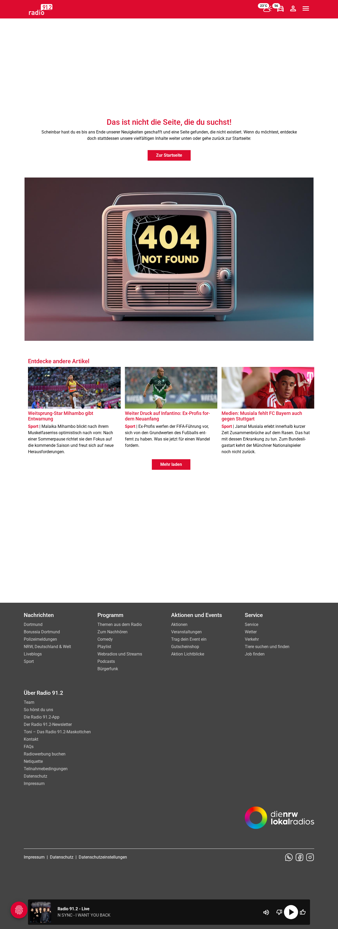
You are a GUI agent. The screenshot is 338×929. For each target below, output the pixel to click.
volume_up (266, 912)
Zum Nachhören (112, 631)
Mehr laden (171, 464)
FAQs (29, 746)
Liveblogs (33, 654)
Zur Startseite (169, 155)
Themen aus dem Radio (119, 624)
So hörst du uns (38, 709)
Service (251, 624)
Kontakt (31, 739)
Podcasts (106, 661)
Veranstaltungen (186, 631)
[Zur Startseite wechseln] (40, 9)
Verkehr (252, 639)
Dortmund (33, 624)
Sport (29, 661)
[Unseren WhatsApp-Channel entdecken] (289, 857)
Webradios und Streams (119, 654)
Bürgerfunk (107, 668)
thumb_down (279, 912)
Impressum (34, 783)
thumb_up (302, 912)
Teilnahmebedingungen (46, 768)
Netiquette (33, 761)
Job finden (255, 654)
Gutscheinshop (185, 646)
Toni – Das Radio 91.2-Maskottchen (57, 731)
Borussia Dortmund (42, 631)
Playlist (104, 646)
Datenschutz (35, 776)
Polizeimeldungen (40, 639)
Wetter (251, 631)
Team (29, 702)
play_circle (291, 912)
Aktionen (179, 624)
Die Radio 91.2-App (41, 717)
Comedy (105, 639)
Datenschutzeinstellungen (103, 857)
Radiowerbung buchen (44, 753)
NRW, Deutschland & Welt (47, 646)
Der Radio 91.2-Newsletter (48, 724)
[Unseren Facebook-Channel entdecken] (299, 857)
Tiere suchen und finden (267, 646)
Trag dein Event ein (188, 639)
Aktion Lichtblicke (187, 654)
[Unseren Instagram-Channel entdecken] (310, 857)
